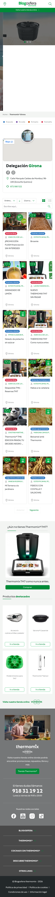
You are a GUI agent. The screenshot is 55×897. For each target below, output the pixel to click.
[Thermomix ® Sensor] (40, 662)
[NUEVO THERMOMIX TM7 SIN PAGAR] (40, 271)
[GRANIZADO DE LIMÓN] (15, 271)
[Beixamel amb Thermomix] (40, 418)
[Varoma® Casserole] (40, 616)
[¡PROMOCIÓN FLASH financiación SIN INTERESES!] (15, 222)
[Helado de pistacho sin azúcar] (15, 320)
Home (5, 114)
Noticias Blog (11, 233)
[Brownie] (40, 222)
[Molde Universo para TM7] (14, 662)
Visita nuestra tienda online (26, 10)
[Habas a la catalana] (40, 369)
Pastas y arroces (38, 478)
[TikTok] (41, 816)
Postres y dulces (38, 233)
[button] (50, 4)
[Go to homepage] (27, 4)
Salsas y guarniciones (40, 429)
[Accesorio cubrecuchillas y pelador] (14, 616)
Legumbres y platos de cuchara (18, 478)
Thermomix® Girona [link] (17, 114)
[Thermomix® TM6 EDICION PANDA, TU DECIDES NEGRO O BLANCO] (15, 418)
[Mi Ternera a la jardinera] (15, 466)
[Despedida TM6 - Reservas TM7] (15, 369)
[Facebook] (14, 816)
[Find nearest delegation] (5, 4)
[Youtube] (23, 816)
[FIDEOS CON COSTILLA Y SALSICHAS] (40, 466)
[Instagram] (32, 816)
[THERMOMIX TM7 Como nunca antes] (40, 320)
